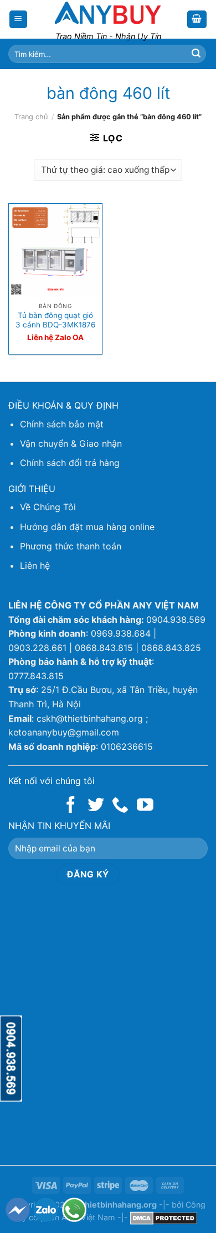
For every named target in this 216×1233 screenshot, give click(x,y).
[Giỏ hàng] (197, 19)
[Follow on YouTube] (145, 806)
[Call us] (120, 806)
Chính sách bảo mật (62, 424)
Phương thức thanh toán (70, 546)
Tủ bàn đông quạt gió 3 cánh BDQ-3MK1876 (55, 320)
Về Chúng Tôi (48, 506)
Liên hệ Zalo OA (55, 337)
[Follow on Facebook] (71, 806)
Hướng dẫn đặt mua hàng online (87, 526)
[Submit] (196, 54)
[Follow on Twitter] (96, 806)
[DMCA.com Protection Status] (163, 1217)
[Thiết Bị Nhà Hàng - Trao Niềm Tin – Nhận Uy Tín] (108, 12)
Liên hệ (35, 565)
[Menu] (18, 19)
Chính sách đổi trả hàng (70, 462)
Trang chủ (31, 117)
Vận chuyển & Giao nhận (71, 443)
